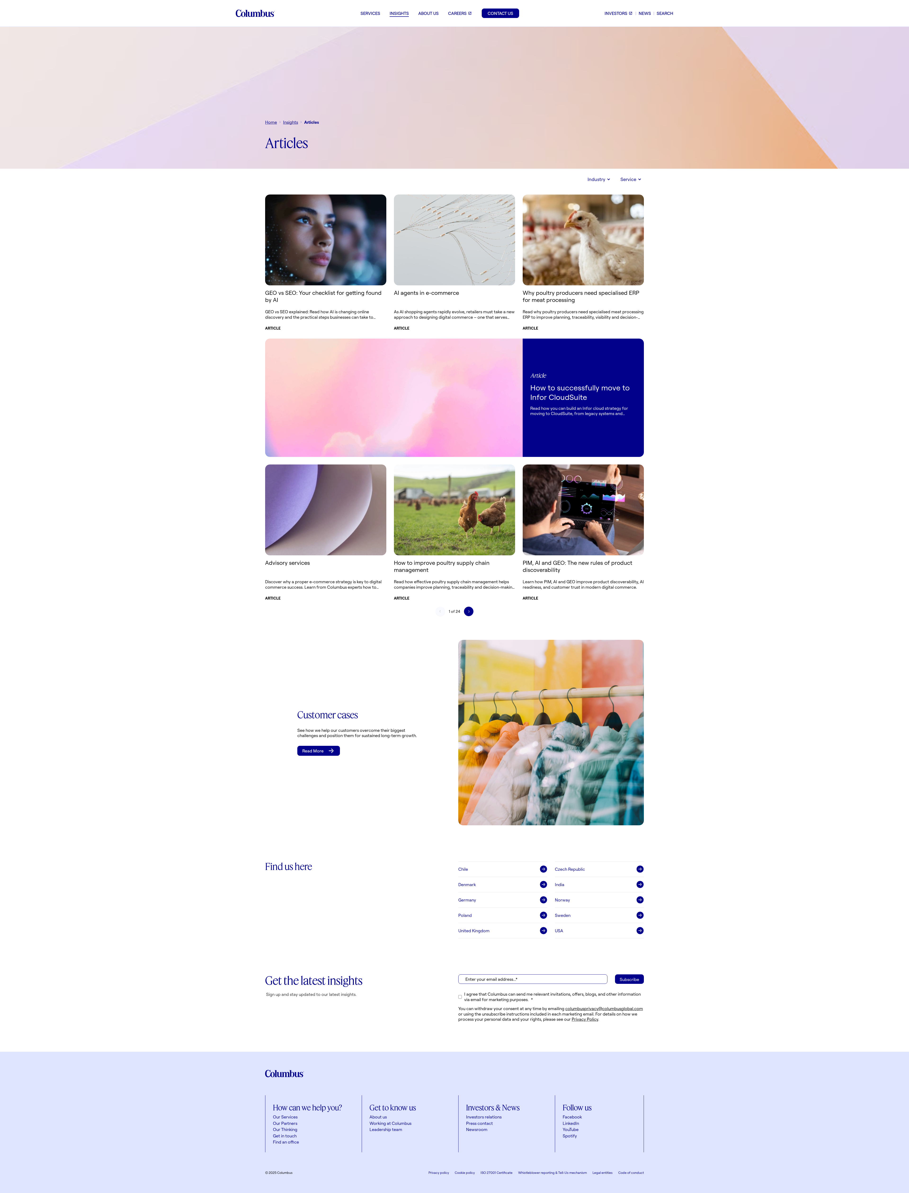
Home (271, 122)
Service (628, 179)
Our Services (285, 1116)
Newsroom (476, 1129)
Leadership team (386, 1129)
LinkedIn (571, 1123)
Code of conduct (631, 1173)
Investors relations (484, 1116)
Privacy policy (438, 1173)
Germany (467, 899)
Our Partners (285, 1123)
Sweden (562, 915)
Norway (562, 899)
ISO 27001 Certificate (496, 1173)
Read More (313, 750)
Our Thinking (285, 1129)
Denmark (467, 884)
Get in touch (285, 1135)
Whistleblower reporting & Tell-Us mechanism (552, 1173)
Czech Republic (570, 869)
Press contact (479, 1123)
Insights (290, 122)
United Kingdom (474, 930)
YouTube (571, 1129)
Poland (465, 915)
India (559, 884)
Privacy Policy (585, 1019)
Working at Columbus (390, 1123)
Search (665, 13)
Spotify (570, 1135)
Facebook (572, 1116)
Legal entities (603, 1173)
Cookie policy (465, 1173)
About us (378, 1116)
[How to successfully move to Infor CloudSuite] (394, 398)
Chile (463, 869)
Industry (596, 179)
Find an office (286, 1141)
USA (559, 930)
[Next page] (468, 611)
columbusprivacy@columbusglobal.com (604, 1008)
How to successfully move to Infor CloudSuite (580, 392)
